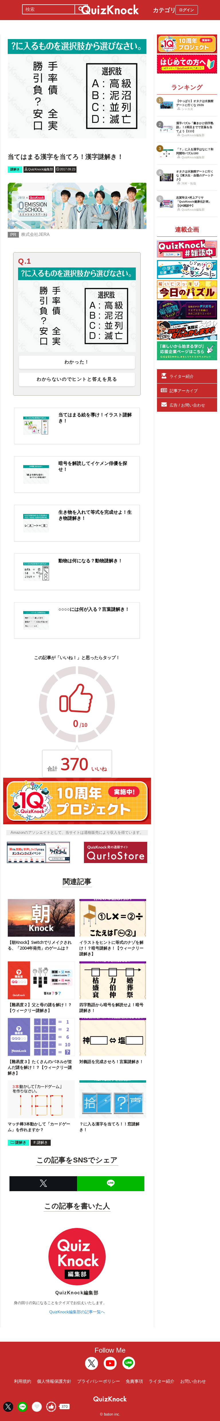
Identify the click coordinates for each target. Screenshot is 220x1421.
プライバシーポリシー (98, 1381)
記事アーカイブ (184, 390)
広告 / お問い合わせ (187, 405)
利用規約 (22, 1381)
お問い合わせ (193, 1381)
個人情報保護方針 (54, 1381)
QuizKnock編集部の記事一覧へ (77, 1312)
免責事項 (134, 1381)
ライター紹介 (182, 376)
